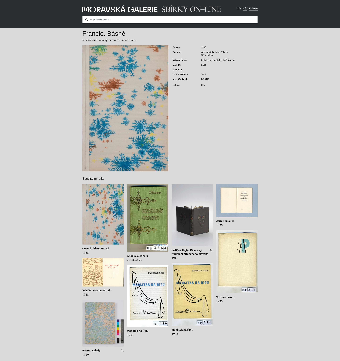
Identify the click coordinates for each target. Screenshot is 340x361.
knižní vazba (229, 60)
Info (245, 8)
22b (203, 85)
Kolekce (253, 8)
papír (203, 65)
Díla (239, 8)
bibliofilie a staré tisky (211, 60)
